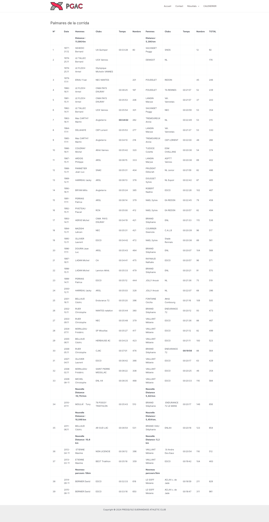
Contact (179, 6)
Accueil (167, 6)
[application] (198, 6)
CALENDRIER (209, 6)
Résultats (192, 6)
